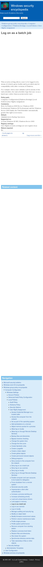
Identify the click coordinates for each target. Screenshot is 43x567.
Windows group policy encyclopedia (14, 23)
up (23, 133)
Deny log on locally (17, 470)
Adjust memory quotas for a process (23, 426)
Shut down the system (18, 536)
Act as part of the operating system (23, 421)
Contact (31, 560)
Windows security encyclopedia (22, 7)
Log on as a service (17, 506)
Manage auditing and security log (22, 511)
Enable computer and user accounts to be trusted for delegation (23, 479)
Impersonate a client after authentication (19, 490)
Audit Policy (14, 402)
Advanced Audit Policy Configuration (20, 397)
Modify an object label (18, 514)
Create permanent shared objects (22, 456)
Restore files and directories (20, 533)
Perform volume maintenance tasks (23, 519)
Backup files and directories (20, 436)
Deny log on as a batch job (20, 465)
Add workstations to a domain (21, 424)
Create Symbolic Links (18, 446)
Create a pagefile (17, 448)
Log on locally (16, 509)
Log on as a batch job (18, 504)
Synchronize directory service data (22, 538)
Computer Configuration (13, 390)
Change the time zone (18, 443)
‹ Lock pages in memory (7, 134)
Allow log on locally (17, 429)
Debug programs (17, 458)
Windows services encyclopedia (14, 553)
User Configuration (11, 550)
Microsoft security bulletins (12, 382)
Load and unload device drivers (21, 499)
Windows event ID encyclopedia (14, 385)
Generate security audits (19, 487)
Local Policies (32, 26)
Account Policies (13, 395)
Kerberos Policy (15, 405)
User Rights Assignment (18, 410)
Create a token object (18, 451)
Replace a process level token (21, 531)
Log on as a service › (34, 135)
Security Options (15, 407)
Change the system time (19, 441)
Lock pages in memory (19, 501)
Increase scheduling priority (20, 496)
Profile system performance (20, 524)
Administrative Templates (15, 548)
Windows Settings (19, 26)
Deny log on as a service (19, 468)
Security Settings (13, 545)
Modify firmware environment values (23, 516)
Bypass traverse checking (19, 439)
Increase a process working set (21, 494)
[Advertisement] (21, 57)
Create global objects (18, 453)
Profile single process (18, 521)
